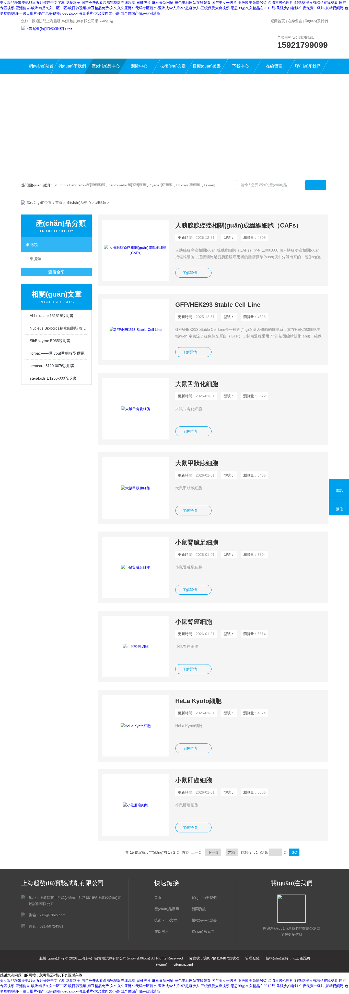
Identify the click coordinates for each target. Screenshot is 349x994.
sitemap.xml (183, 964)
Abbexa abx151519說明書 (51, 315)
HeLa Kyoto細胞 (198, 700)
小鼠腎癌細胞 (193, 621)
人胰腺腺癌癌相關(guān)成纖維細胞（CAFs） (238, 225)
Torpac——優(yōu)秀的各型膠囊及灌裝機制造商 (59, 353)
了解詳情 (190, 273)
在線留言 (295, 21)
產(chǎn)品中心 (106, 66)
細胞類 (100, 202)
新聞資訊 (199, 909)
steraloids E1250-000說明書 (53, 378)
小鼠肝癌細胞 (193, 780)
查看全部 (56, 272)
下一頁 (213, 852)
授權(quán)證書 (207, 66)
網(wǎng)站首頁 (41, 69)
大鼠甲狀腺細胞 (196, 463)
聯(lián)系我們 (316, 21)
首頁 (58, 202)
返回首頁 (278, 21)
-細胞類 (34, 258)
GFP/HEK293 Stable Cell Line (217, 304)
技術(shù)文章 (173, 66)
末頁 (231, 852)
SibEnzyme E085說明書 (50, 340)
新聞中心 (139, 66)
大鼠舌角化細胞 (196, 383)
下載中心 (240, 66)
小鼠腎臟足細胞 (196, 542)
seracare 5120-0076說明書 (52, 366)
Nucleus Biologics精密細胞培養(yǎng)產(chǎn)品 (59, 328)
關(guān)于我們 (72, 66)
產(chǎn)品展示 (166, 909)
